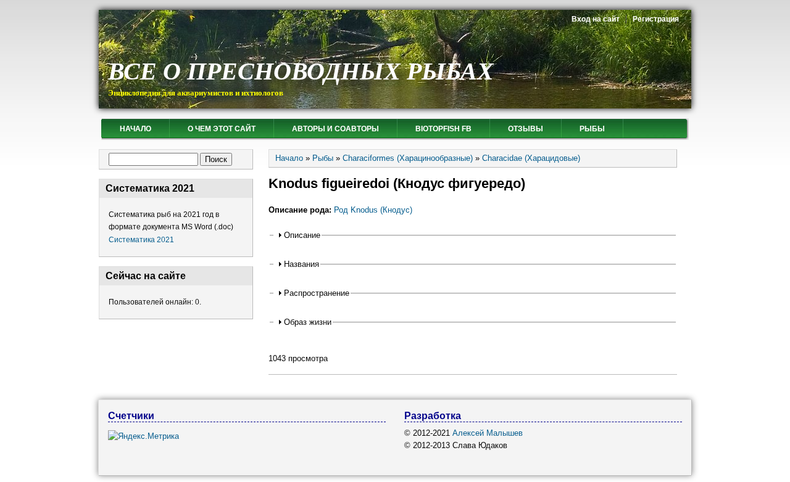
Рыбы (592, 129)
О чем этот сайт (222, 129)
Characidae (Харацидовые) (531, 158)
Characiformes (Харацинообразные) (408, 158)
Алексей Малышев (487, 433)
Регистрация (656, 19)
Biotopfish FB (443, 129)
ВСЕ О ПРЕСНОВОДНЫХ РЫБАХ (301, 71)
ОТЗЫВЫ (525, 129)
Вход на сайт (596, 19)
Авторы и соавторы (335, 129)
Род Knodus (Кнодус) (373, 209)
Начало (135, 129)
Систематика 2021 (141, 239)
